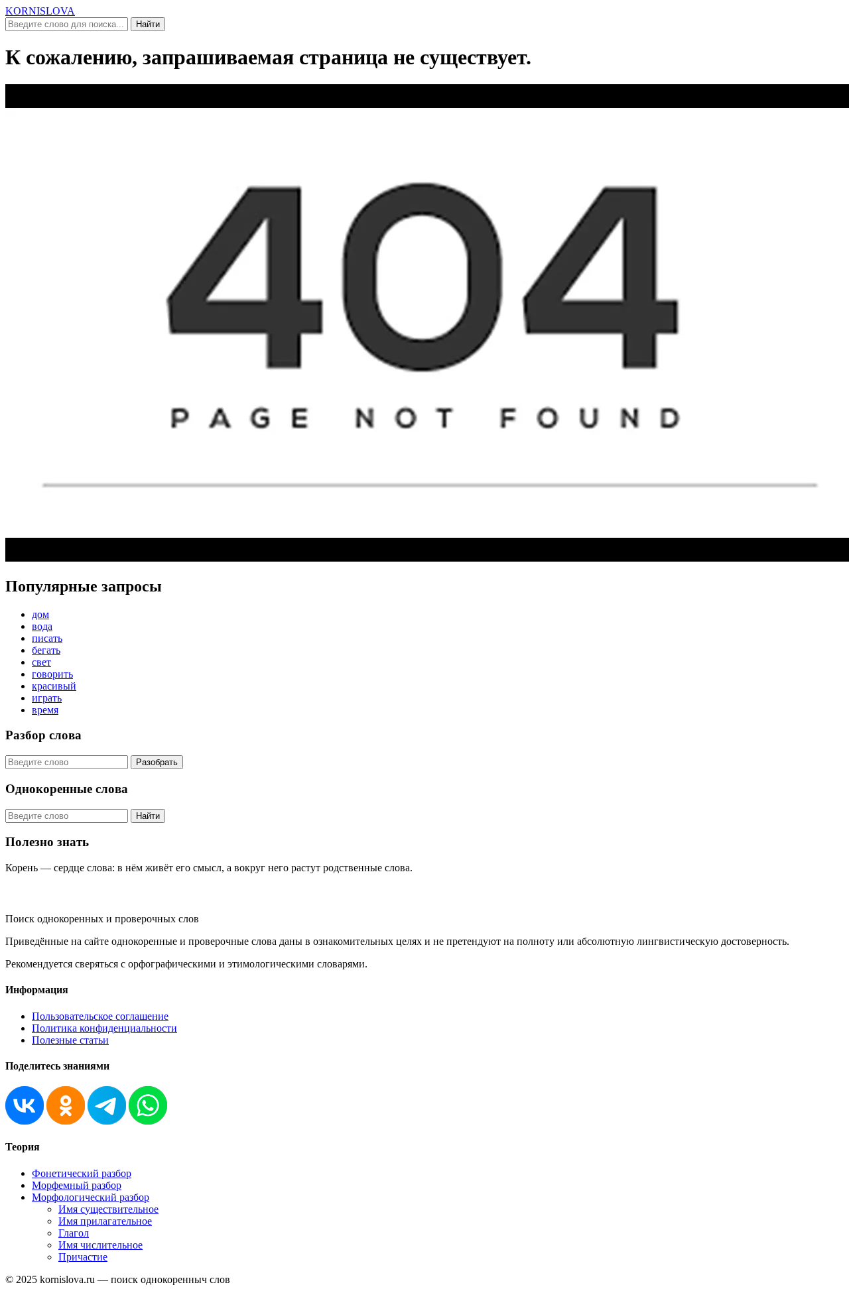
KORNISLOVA (40, 11)
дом (40, 614)
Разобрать (157, 762)
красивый (54, 686)
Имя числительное (100, 1245)
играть (47, 698)
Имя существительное (108, 1209)
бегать (46, 650)
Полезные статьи (70, 1040)
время (45, 709)
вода (42, 626)
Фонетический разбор (81, 1173)
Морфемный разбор (76, 1185)
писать (47, 638)
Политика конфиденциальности (104, 1028)
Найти (148, 24)
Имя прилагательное (105, 1221)
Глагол (73, 1233)
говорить (52, 674)
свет (41, 662)
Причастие (82, 1256)
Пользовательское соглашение (100, 1016)
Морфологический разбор (90, 1197)
